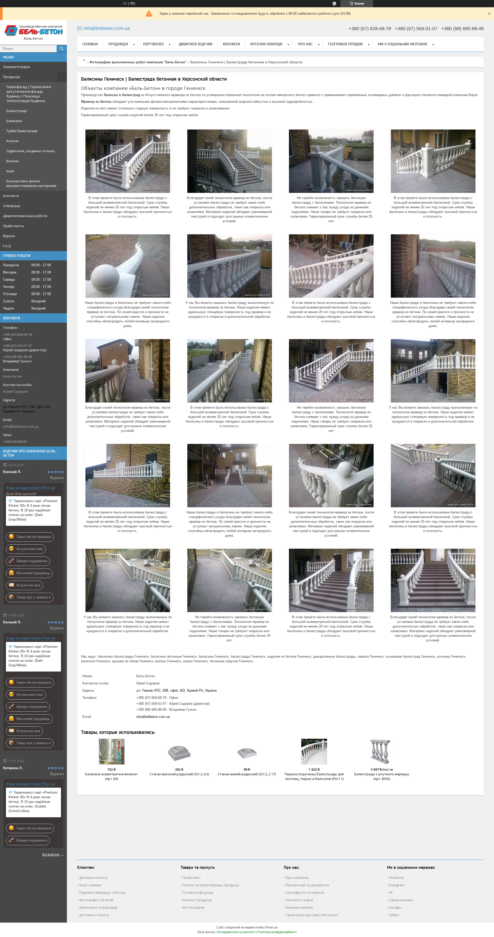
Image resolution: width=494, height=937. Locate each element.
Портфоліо (153, 44)
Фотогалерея (193, 907)
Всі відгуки (50, 854)
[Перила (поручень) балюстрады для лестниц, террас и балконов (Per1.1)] (314, 751)
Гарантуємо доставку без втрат (312, 915)
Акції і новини (90, 885)
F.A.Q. (7, 246)
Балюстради (16, 110)
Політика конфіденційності (277, 932)
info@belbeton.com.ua (21, 426)
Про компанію (297, 877)
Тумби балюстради (22, 130)
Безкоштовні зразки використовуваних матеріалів (31, 183)
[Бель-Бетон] (33, 30)
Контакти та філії (299, 900)
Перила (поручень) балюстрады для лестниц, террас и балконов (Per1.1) (314, 776)
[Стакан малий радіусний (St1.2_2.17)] (246, 751)
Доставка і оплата (94, 915)
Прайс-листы (13, 225)
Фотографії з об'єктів (96, 900)
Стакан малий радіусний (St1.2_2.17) (247, 774)
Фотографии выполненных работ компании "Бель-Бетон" (138, 62)
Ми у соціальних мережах (402, 44)
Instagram (396, 885)
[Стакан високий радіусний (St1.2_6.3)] (179, 751)
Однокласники (401, 900)
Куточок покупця (266, 44)
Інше (10, 171)
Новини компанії (299, 907)
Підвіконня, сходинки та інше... (31, 151)
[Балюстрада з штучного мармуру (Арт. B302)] (381, 751)
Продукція (11, 76)
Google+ (395, 907)
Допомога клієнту (93, 877)
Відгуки (9, 236)
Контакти (11, 195)
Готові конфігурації (197, 892)
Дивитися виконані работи (25, 215)
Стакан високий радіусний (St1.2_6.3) (179, 774)
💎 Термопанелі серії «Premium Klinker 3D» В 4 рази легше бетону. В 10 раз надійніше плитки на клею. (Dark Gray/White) (33, 510)
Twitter (394, 915)
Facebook (396, 877)
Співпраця (11, 205)
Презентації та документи (307, 885)
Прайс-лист (191, 877)
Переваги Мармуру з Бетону (102, 892)
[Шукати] (62, 49)
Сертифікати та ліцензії (305, 892)
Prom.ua (272, 927)
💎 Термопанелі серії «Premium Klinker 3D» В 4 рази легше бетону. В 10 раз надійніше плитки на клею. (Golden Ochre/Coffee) (33, 801)
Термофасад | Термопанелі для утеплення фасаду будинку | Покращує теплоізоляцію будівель (28, 93)
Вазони (12, 161)
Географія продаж (345, 44)
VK (391, 892)
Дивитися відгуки (195, 44)
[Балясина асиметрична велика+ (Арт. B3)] (111, 751)
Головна (90, 44)
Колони (12, 141)
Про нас (305, 44)
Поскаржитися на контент (236, 932)
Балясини (14, 120)
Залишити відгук (16, 66)
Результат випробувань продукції (210, 885)
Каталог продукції (197, 900)
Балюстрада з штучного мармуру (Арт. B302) (381, 776)
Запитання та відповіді (98, 907)
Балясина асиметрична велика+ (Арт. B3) (111, 776)
